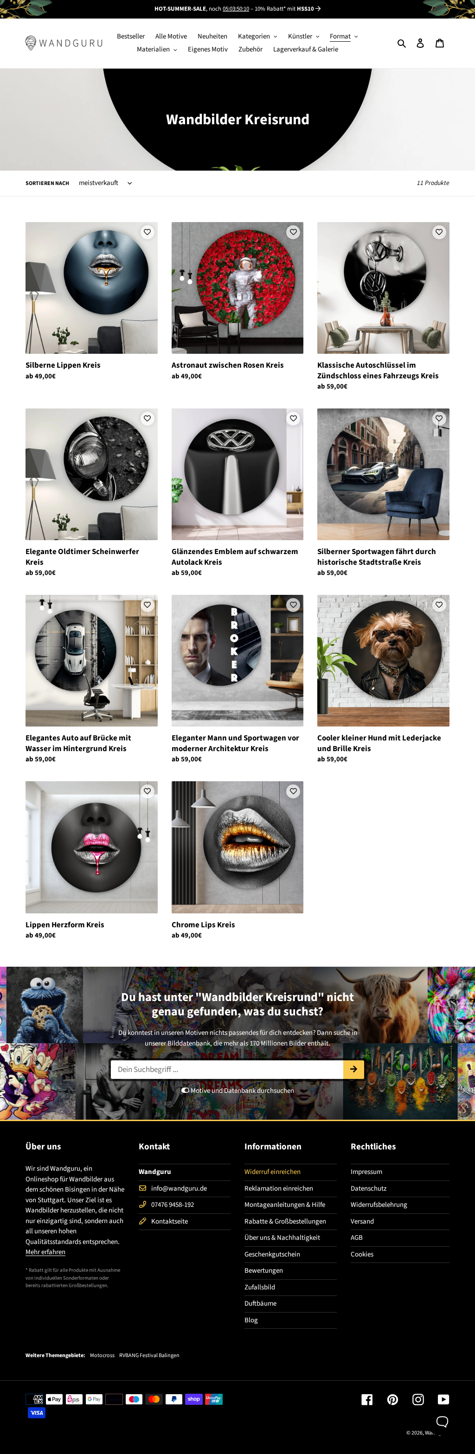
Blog (251, 1320)
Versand (362, 1221)
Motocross (102, 1355)
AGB (357, 1238)
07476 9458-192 (172, 1205)
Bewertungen (263, 1270)
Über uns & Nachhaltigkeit (282, 1238)
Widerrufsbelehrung (379, 1205)
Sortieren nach (47, 183)
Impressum (366, 1172)
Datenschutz (368, 1188)
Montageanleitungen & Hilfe (284, 1205)
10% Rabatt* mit (284, 9)
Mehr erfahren (45, 1252)
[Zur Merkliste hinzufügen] (147, 232)
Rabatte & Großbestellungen (285, 1221)
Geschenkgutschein (272, 1254)
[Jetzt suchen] (353, 1069)
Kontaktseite (169, 1221)
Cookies (362, 1254)
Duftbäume (260, 1303)
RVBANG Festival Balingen (149, 1355)
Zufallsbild (259, 1287)
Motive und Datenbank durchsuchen (241, 1091)
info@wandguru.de (179, 1188)
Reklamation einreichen (278, 1188)
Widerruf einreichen (272, 1172)
